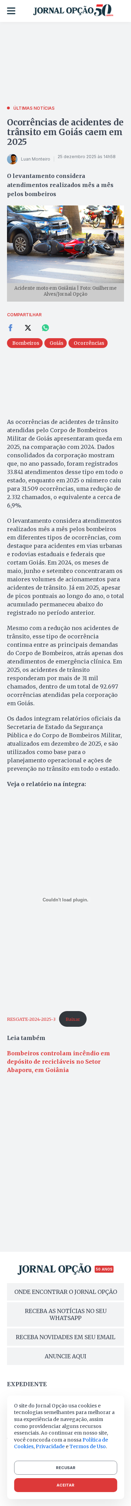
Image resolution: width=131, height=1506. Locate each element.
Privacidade (50, 1446)
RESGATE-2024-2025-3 (31, 1019)
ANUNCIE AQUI (65, 1356)
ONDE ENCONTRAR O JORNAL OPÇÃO (65, 1291)
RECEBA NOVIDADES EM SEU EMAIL (65, 1337)
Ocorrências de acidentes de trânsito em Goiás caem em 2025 (65, 132)
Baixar (73, 1019)
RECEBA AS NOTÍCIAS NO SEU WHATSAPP (66, 1314)
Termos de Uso (88, 1446)
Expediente (27, 1384)
